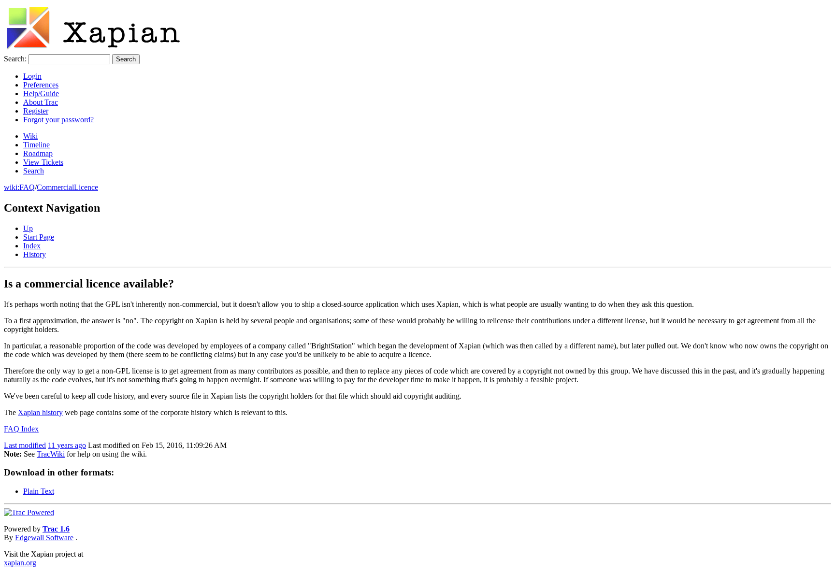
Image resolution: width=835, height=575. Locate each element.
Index (32, 246)
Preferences (40, 85)
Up (28, 228)
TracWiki (51, 454)
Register (35, 111)
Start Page (38, 237)
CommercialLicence (67, 187)
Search (33, 171)
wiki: (11, 187)
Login (32, 76)
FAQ (27, 187)
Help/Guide (41, 93)
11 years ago (67, 445)
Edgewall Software (44, 537)
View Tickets (43, 162)
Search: (15, 59)
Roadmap (38, 153)
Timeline (36, 145)
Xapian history (40, 412)
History (34, 254)
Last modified (25, 445)
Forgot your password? (58, 119)
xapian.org (20, 563)
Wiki (30, 136)
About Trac (40, 102)
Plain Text (38, 491)
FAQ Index (21, 429)
